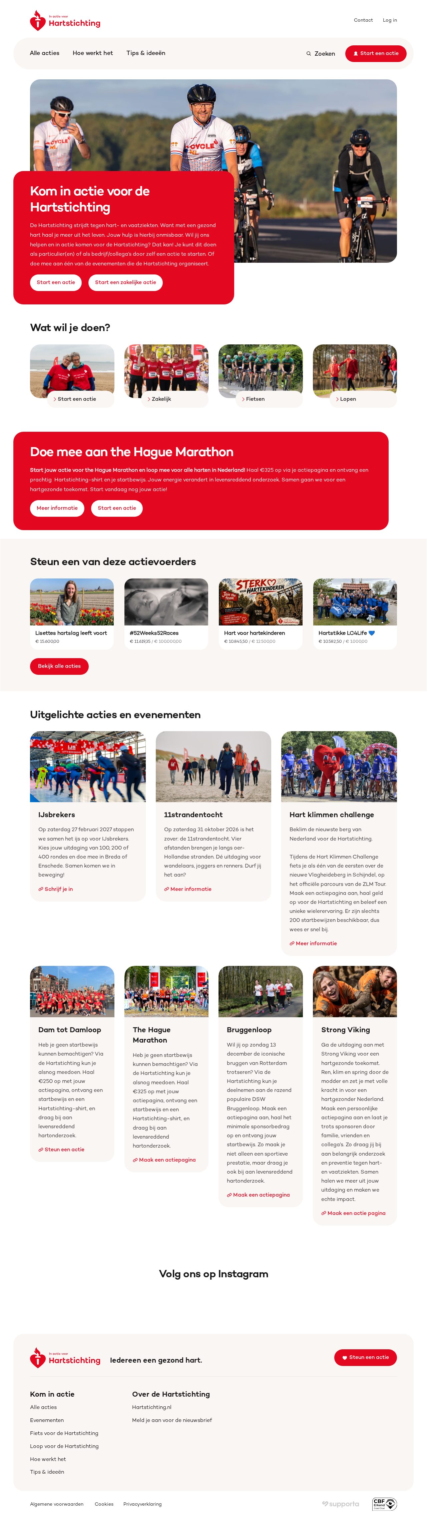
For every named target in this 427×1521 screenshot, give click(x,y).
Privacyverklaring (142, 1504)
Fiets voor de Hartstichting (64, 1434)
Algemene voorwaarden (57, 1504)
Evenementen (47, 1421)
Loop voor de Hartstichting (64, 1447)
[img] (340, 1504)
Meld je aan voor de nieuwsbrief (172, 1421)
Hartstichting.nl (151, 1408)
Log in (390, 20)
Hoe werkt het (93, 53)
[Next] (383, 171)
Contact (363, 20)
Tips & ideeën (145, 53)
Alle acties (44, 53)
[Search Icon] (320, 53)
